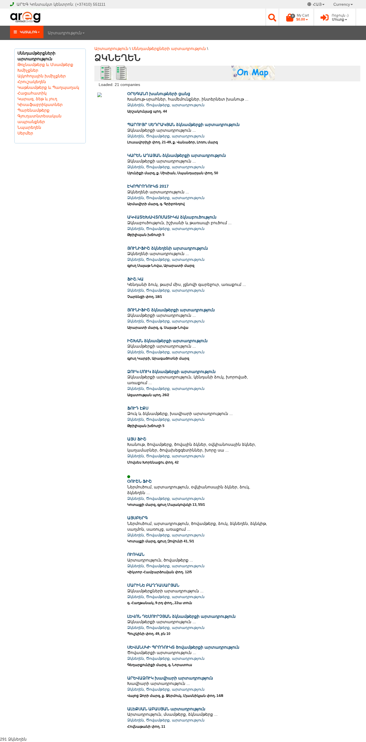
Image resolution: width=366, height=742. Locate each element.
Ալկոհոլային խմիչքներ (41, 76)
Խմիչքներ (27, 70)
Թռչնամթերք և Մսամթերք (45, 64)
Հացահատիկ (32, 93)
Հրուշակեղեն (31, 81)
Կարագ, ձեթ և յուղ (37, 99)
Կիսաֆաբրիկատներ (40, 104)
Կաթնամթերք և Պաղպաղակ (48, 87)
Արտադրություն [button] (65, 33)
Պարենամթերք (33, 110)
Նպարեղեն (29, 127)
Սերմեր (25, 133)
